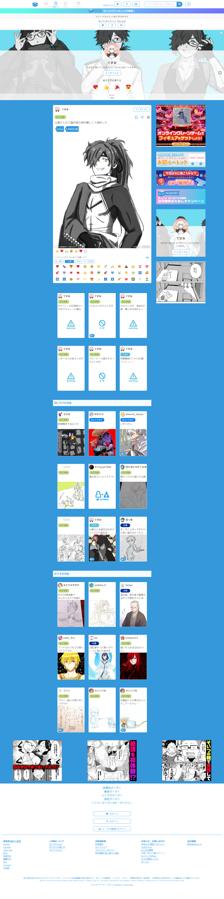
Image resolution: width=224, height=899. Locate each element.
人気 (69, 261)
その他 (90, 261)
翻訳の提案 (15, 841)
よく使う (59, 261)
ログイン (113, 813)
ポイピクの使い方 (57, 847)
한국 (5, 853)
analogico (117, 884)
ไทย (5, 862)
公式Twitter (146, 847)
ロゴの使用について (150, 859)
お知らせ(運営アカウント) (152, 844)
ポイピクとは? (55, 844)
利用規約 (99, 844)
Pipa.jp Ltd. (128, 884)
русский (7, 865)
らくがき (60, 117)
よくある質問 (147, 850)
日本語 (6, 868)
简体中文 (7, 856)
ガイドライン (101, 847)
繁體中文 (7, 859)
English (6, 844)
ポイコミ (145, 862)
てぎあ (112, 63)
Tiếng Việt (7, 850)
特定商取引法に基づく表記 (107, 853)
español (6, 847)
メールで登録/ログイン (113, 828)
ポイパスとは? (55, 850)
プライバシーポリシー (105, 850)
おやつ (79, 261)
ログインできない (149, 856)
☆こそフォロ (112, 73)
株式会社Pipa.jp (194, 844)
